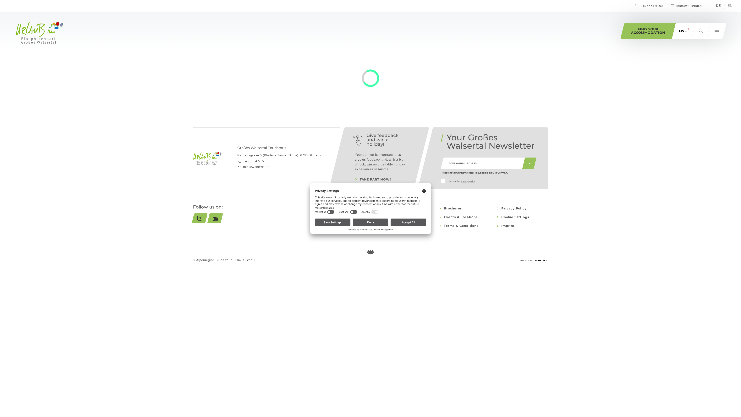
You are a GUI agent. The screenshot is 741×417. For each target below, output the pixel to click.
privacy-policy (468, 181)
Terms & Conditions (461, 226)
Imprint (508, 226)
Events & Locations (461, 217)
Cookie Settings (515, 217)
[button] (701, 31)
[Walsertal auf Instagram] (199, 218)
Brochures (453, 208)
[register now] (529, 163)
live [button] (683, 31)
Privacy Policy (513, 208)
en (730, 5)
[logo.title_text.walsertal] (39, 32)
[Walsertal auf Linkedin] (215, 218)
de (718, 5)
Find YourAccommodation (648, 31)
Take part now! (375, 179)
